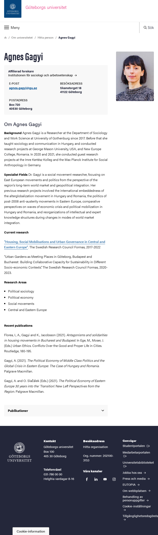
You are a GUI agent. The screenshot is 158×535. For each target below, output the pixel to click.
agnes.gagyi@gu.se (23, 88)
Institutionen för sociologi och (41, 75)
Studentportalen (137, 445)
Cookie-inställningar (137, 506)
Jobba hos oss (133, 472)
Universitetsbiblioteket (138, 464)
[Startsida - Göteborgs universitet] (19, 452)
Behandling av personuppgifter (134, 498)
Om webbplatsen (135, 490)
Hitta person (45, 37)
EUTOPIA (129, 484)
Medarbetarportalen (138, 452)
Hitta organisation (95, 446)
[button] (69, 27)
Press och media (134, 478)
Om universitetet (22, 37)
